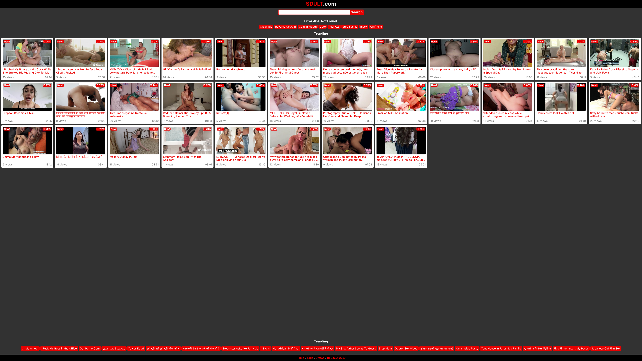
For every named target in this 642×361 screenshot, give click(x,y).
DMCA (320, 357)
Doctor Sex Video (406, 348)
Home (300, 357)
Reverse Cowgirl (285, 26)
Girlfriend (376, 26)
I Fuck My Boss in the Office (59, 348)
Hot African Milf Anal (286, 348)
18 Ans (265, 348)
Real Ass (334, 26)
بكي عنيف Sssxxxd (114, 348)
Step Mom (385, 348)
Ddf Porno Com (90, 348)
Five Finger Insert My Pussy (571, 348)
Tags (310, 357)
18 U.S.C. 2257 (336, 357)
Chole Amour (30, 348)
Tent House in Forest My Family (501, 348)
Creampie (266, 26)
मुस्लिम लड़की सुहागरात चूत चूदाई (436, 348)
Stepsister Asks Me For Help (240, 348)
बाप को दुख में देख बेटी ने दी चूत (317, 348)
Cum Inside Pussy (467, 348)
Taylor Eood (136, 348)
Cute (323, 26)
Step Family (349, 26)
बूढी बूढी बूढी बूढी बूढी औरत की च (163, 348)
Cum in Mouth (308, 26)
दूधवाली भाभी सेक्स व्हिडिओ (537, 348)
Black (363, 26)
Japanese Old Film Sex (606, 348)
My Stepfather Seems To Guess (356, 348)
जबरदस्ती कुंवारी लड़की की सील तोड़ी (201, 348)
